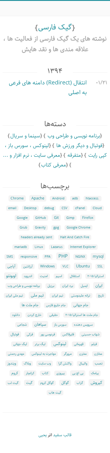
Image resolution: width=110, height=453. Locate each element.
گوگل (65, 383)
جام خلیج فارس (56, 305)
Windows (47, 266)
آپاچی (11, 266)
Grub (23, 228)
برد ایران (67, 286)
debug (49, 208)
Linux (39, 247)
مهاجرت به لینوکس (44, 354)
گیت (29, 383)
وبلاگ (27, 363)
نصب (99, 363)
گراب (80, 383)
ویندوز (11, 363)
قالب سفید (62, 435)
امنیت (44, 276)
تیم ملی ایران (14, 295)
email (12, 208)
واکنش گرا (64, 363)
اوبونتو (11, 275)
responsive (29, 256)
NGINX (80, 257)
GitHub (40, 218)
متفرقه (74, 155)
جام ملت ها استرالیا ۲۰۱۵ (81, 315)
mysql (98, 256)
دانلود (16, 315)
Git (56, 217)
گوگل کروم (47, 383)
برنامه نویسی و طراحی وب (74, 135)
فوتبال (15, 334)
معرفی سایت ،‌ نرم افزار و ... (31, 155)
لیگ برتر (40, 344)
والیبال (83, 363)
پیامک (95, 373)
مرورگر (68, 354)
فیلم (94, 344)
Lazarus (56, 247)
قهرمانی (79, 344)
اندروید (28, 276)
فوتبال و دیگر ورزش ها (79, 145)
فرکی (30, 334)
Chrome (17, 198)
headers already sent (36, 237)
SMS (9, 256)
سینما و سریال (25, 135)
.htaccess (92, 198)
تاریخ (101, 295)
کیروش (96, 382)
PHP (63, 256)
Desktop (30, 208)
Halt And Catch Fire (74, 237)
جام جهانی (80, 305)
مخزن (83, 354)
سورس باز (60, 325)
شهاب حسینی (90, 334)
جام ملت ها (30, 305)
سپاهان (40, 324)
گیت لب (13, 383)
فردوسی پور (47, 334)
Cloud (97, 208)
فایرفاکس (68, 334)
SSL (100, 266)
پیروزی (60, 373)
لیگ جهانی (20, 344)
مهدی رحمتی (16, 354)
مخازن (98, 354)
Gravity (40, 227)
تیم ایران (57, 295)
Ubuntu (83, 266)
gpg (56, 227)
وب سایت (44, 364)
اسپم (59, 276)
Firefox (87, 218)
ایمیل (84, 286)
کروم (14, 373)
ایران (98, 285)
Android (58, 198)
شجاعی (22, 324)
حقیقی (53, 315)
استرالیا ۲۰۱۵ (95, 276)
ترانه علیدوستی (80, 295)
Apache (37, 198)
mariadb (20, 247)
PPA (47, 256)
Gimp (70, 218)
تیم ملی (37, 295)
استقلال (75, 276)
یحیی (42, 435)
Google (22, 218)
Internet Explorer (83, 247)
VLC (65, 266)
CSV (64, 208)
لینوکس (59, 343)
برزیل (51, 286)
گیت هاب (55, 392)
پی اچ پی (77, 373)
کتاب (45, 373)
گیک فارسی (55, 27)
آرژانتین (28, 266)
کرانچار (30, 373)
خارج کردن (34, 315)
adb (75, 198)
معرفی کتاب (53, 165)
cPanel (80, 208)
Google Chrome (78, 227)
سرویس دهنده (83, 324)
